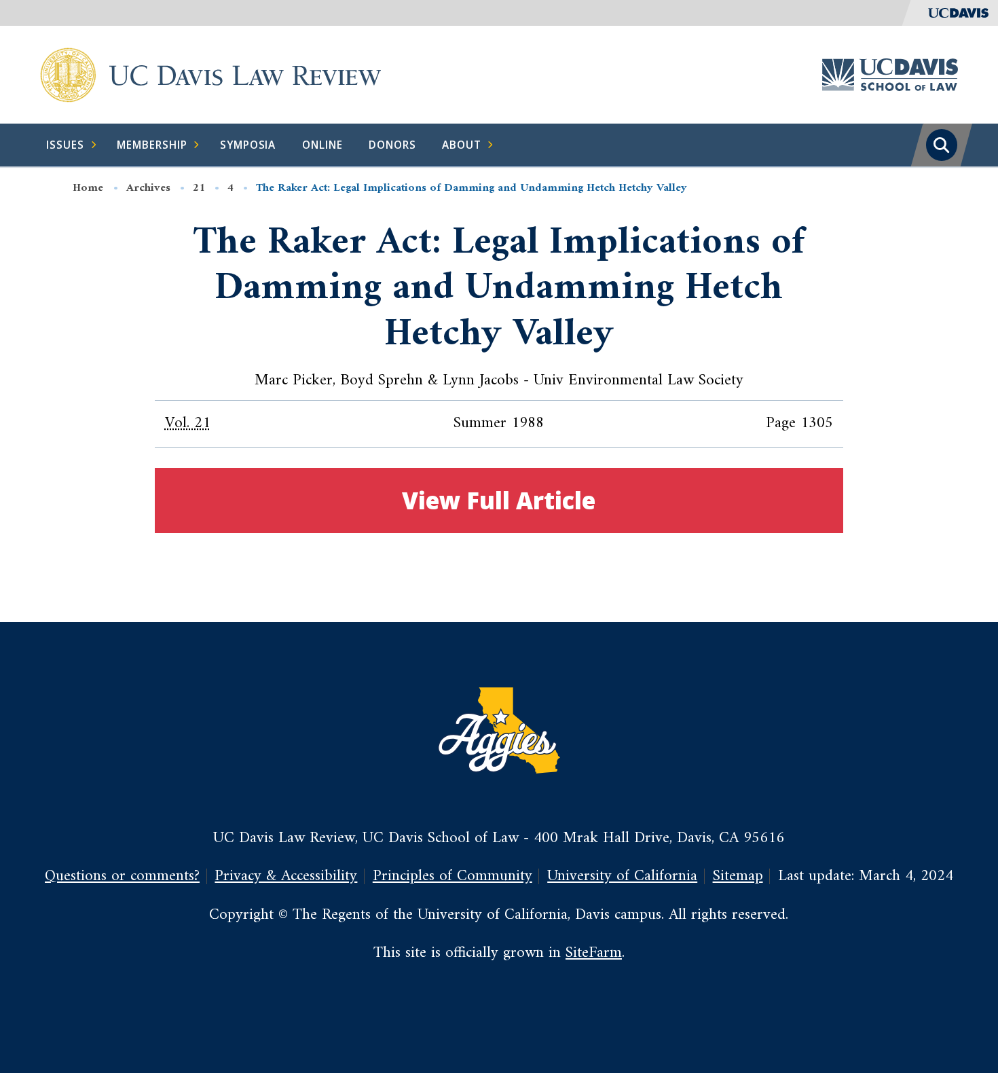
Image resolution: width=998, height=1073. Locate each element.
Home (88, 188)
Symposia (248, 144)
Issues (65, 144)
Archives (148, 188)
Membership (152, 144)
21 (199, 188)
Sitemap (738, 876)
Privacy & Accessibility (286, 876)
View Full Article (498, 500)
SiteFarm (594, 953)
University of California (622, 876)
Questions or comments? (122, 876)
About (461, 144)
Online (322, 144)
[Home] (68, 74)
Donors (392, 144)
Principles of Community (452, 876)
